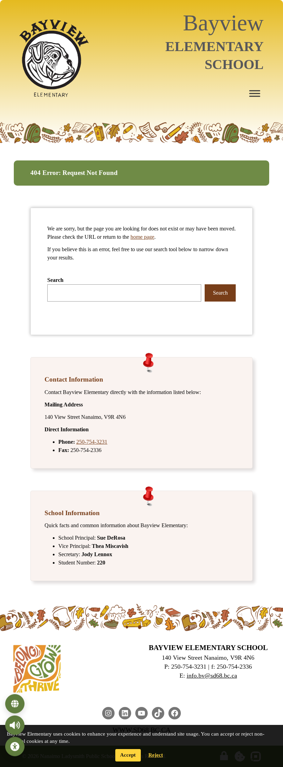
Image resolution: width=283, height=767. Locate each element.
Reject (155, 755)
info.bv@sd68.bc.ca (212, 675)
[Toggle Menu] (254, 93)
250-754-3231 (91, 442)
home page (142, 237)
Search (55, 280)
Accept (128, 755)
